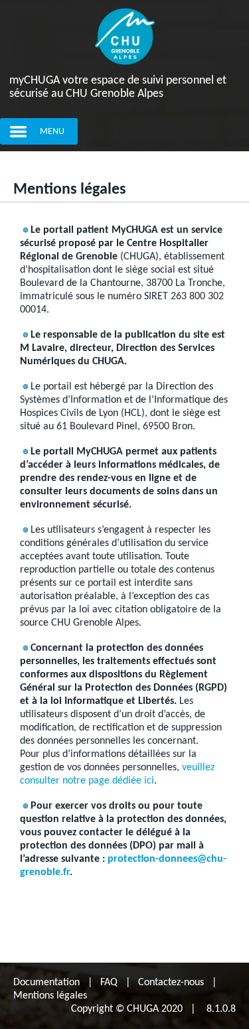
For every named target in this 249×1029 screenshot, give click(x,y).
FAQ (109, 982)
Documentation (46, 982)
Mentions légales (50, 996)
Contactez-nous (171, 982)
